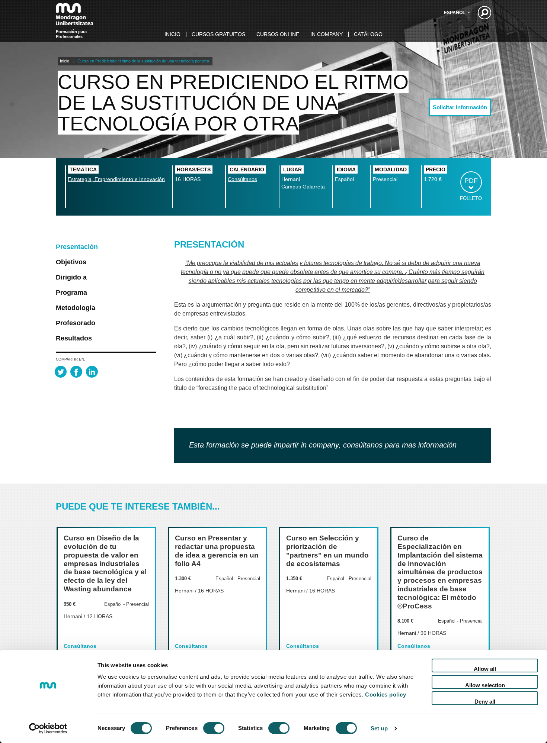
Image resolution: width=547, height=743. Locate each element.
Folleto (471, 198)
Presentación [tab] (77, 247)
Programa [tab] (71, 292)
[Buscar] (484, 12)
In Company (326, 34)
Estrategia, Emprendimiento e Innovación (116, 179)
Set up (379, 728)
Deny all (484, 701)
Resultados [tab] (74, 338)
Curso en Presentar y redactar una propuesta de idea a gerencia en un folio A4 (217, 550)
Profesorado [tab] (75, 323)
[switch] (213, 728)
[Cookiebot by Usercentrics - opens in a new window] (48, 728)
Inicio (172, 34)
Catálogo (368, 34)
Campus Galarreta (303, 187)
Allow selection (485, 685)
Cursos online (277, 34)
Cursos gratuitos (218, 34)
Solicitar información (460, 107)
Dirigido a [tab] (71, 277)
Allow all (485, 669)
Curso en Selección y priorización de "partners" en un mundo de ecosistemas (327, 550)
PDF (471, 180)
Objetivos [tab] (71, 262)
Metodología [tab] (75, 307)
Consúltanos (242, 179)
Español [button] (455, 12)
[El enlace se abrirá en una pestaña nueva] (61, 372)
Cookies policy (385, 694)
